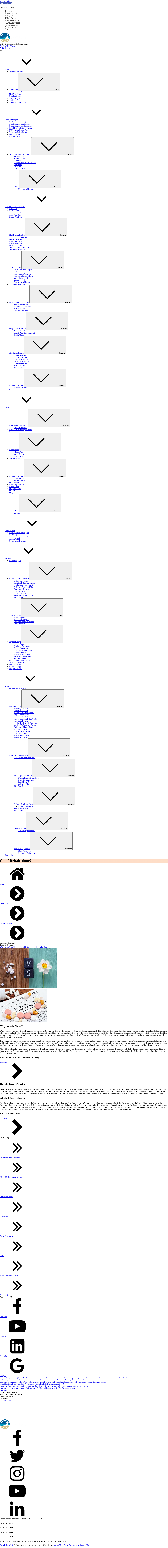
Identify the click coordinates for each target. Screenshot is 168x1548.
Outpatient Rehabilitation (18, 132)
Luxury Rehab (14, 134)
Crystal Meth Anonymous (23, 650)
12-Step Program (20, 644)
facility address (5, 1390)
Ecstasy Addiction (15, 217)
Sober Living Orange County (19, 660)
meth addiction (63, 1382)
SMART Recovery (20, 658)
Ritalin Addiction (20, 365)
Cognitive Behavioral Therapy (25, 583)
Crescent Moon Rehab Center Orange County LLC (70, 1545)
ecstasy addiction (40, 1382)
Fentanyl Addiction (21, 388)
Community (34, 90)
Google (33, 1519)
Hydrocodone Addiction (22, 274)
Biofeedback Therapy (21, 581)
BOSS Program (19, 618)
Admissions (4, 904)
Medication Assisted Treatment (41, 154)
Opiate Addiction (36, 267)
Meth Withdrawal (24, 851)
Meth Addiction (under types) (19, 247)
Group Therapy (19, 591)
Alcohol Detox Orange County (20, 430)
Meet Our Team (15, 94)
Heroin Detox (14, 487)
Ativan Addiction (20, 355)
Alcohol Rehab (28, 1378)
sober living (59, 1386)
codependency (20, 1384)
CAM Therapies (35, 615)
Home (2, 884)
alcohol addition (17, 1382)
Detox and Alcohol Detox (39, 425)
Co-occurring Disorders (17, 541)
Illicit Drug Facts (20, 786)
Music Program (19, 624)
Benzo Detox (34, 450)
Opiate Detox (34, 511)
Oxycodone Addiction (22, 282)
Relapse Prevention (21, 808)
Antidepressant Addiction (23, 306)
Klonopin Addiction (25, 189)
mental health (5, 1384)
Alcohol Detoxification (38, 947)
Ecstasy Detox (14, 483)
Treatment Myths (40, 828)
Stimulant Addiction (37, 353)
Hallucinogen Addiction (17, 241)
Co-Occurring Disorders (34, 1384)
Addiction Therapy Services (40, 579)
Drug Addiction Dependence (28, 778)
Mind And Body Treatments (24, 622)
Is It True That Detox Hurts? (24, 713)
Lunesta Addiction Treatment (24, 333)
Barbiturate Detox (15, 432)
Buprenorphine (19, 158)
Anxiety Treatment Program (19, 533)
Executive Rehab (15, 136)
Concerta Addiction (21, 359)
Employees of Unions (21, 715)
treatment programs (7, 1378)
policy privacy (70, 1388)
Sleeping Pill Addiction (38, 329)
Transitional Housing (16, 662)
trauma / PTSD (58, 1384)
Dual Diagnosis (14, 535)
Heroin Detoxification (22, 947)
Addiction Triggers (16, 667)
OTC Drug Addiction (17, 284)
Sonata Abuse (19, 335)
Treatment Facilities (16, 72)
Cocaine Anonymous (21, 648)
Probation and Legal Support (24, 727)
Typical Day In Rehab (22, 731)
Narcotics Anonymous (22, 654)
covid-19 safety (59, 1388)
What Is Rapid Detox (21, 735)
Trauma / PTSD (15, 539)
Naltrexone (18, 165)
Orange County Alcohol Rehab (20, 126)
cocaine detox (35, 1380)
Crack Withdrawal (20, 428)
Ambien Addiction (20, 331)
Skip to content (5, 1)
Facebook (45, 1519)
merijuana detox (55, 1380)
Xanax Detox (18, 456)
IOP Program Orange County (19, 130)
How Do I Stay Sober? (22, 717)
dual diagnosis (48, 1384)
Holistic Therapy (20, 593)
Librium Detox (19, 452)
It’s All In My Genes (25, 806)
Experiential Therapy (21, 589)
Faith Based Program (21, 620)
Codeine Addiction (20, 272)
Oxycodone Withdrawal (27, 853)
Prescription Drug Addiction (40, 302)
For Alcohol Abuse (20, 156)
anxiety (12, 1384)
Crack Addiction (15, 215)
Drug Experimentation (26, 780)
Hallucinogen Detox (16, 485)
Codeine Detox (19, 478)
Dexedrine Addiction (21, 361)
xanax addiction (101, 1382)
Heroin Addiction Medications (25, 163)
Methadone (18, 513)
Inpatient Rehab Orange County (20, 122)
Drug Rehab (18, 1378)
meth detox (65, 1380)
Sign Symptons (19, 810)
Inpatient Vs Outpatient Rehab (25, 725)
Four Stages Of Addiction (44, 776)
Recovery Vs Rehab (21, 729)
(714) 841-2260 (5, 1400)
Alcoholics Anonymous (22, 646)
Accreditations (14, 98)
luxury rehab (117, 1378)
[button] (6, 3)
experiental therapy (48, 1386)
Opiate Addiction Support (23, 270)
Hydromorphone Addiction (23, 276)
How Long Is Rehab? (21, 721)
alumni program (24, 1386)
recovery (3, 1386)
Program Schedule (15, 665)
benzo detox (25, 1380)
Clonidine (17, 161)
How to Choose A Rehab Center (25, 719)
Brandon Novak (19, 92)
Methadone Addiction (17, 250)
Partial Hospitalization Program (20, 128)
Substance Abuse (24, 784)
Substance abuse (6, 1382)
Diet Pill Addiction (20, 363)
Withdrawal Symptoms (43, 849)
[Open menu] (1, 50)
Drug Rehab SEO (6, 1545)
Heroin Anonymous (21, 652)
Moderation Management (23, 656)
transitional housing (81, 1386)
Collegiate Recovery (21, 733)
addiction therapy (12, 1386)
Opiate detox (73, 1380)
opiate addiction (74, 1382)
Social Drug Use (24, 782)
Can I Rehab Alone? (21, 711)
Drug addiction (28, 1382)
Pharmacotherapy (20, 597)
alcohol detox (16, 1380)
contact (51, 1388)
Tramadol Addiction (21, 311)
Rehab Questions (36, 706)
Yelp (38, 1519)
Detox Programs (6, 1380)
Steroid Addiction (20, 368)
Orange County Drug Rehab (19, 124)
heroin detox (44, 1380)
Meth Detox (13, 491)
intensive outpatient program (66, 1378)
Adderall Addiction (21, 357)
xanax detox (82, 1380)
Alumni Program (15, 561)
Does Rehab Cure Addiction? (24, 758)
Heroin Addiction (15, 243)
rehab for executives (129, 1378)
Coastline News (15, 96)
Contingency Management (23, 585)
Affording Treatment (21, 709)
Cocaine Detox (14, 458)
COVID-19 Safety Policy (18, 102)
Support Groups (35, 642)
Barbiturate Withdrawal (22, 169)
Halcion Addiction (20, 309)
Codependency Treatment (18, 537)
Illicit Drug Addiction (37, 235)
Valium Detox (19, 454)
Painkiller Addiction (37, 385)
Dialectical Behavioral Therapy (25, 587)
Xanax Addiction (15, 390)
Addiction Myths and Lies (44, 804)
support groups (68, 1386)
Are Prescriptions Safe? (26, 831)
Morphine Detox (15, 493)
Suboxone (17, 167)
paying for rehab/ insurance (25, 1388)
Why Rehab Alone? (7, 947)
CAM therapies (35, 1386)
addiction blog (43, 1388)
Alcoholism (13, 209)
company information (7, 1388)
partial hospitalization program (45, 1378)
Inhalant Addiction (16, 245)
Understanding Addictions (39, 755)
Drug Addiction (14, 211)
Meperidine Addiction (21, 278)
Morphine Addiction (21, 280)
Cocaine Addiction (20, 237)
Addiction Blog (14, 100)
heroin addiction (52, 1382)
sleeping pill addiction (88, 1382)
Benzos (37, 187)
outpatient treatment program (86, 1378)
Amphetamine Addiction (18, 213)
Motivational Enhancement (23, 595)
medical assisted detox (105, 1378)
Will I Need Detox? (21, 737)
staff (36, 1388)
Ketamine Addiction (21, 304)
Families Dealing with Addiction (25, 723)
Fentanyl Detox (19, 480)
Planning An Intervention (18, 688)
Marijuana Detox (15, 489)
